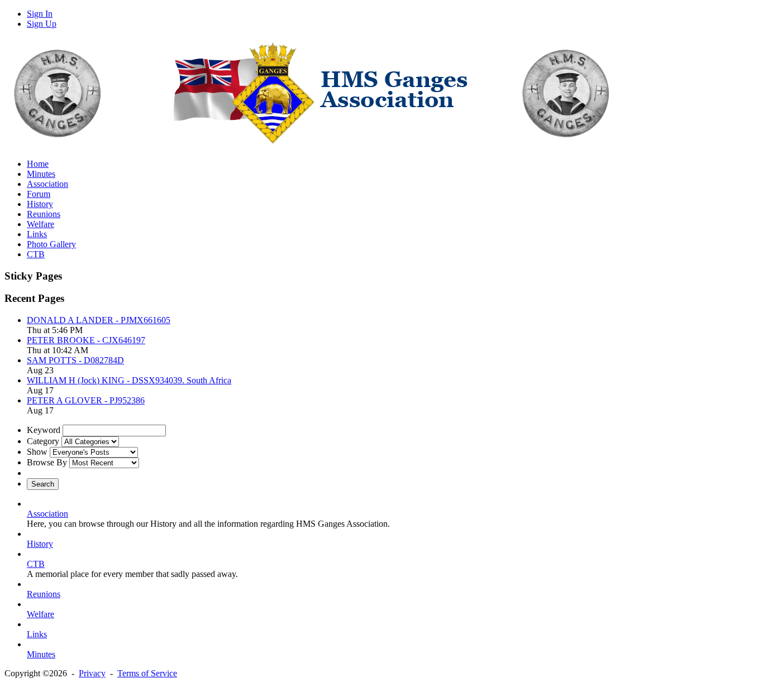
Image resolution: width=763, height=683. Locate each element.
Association (47, 513)
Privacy (92, 673)
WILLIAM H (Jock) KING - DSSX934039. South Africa (129, 380)
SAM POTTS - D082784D (75, 360)
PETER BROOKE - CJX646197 (86, 340)
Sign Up (41, 23)
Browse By (47, 462)
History (40, 544)
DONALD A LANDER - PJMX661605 (98, 320)
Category (43, 441)
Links (37, 634)
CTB (36, 564)
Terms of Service (147, 673)
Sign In (40, 13)
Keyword (43, 430)
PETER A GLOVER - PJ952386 (86, 400)
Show (37, 451)
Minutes (41, 654)
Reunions (43, 594)
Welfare (40, 614)
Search (42, 484)
